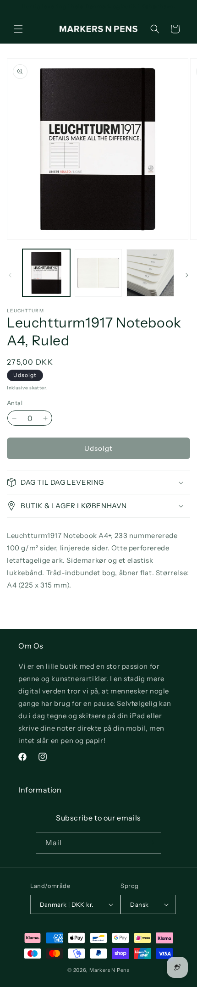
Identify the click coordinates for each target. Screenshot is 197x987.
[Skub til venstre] (10, 275)
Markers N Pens (109, 970)
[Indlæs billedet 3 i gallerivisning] (150, 273)
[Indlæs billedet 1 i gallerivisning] (46, 273)
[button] (18, 29)
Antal (14, 402)
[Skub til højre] (187, 275)
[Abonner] (151, 843)
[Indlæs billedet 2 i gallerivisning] (98, 273)
